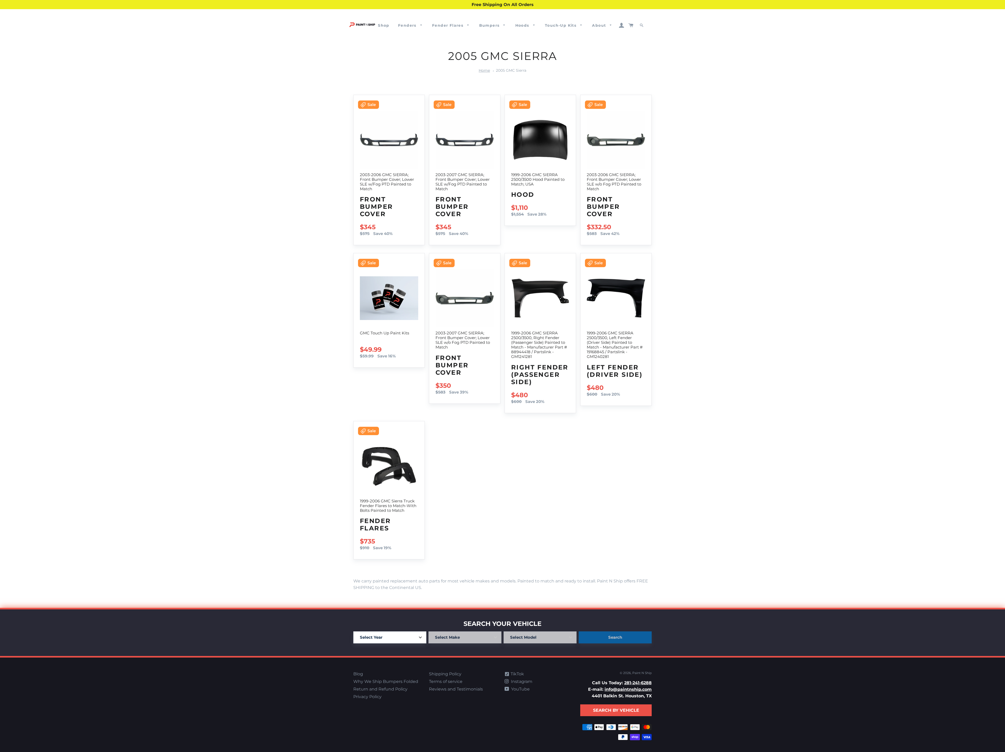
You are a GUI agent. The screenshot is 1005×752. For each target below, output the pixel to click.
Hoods (523, 25)
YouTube (520, 689)
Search (615, 637)
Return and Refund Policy (380, 689)
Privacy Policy (367, 696)
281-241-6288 (638, 682)
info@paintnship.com (628, 689)
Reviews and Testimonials (456, 689)
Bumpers (490, 25)
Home (484, 70)
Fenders (408, 25)
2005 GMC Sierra (511, 70)
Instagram (521, 681)
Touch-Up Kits (561, 25)
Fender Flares (448, 25)
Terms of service (445, 681)
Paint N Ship (642, 673)
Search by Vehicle (616, 710)
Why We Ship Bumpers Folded (385, 681)
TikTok (517, 673)
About (599, 25)
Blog (358, 673)
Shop (383, 25)
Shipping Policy (445, 673)
